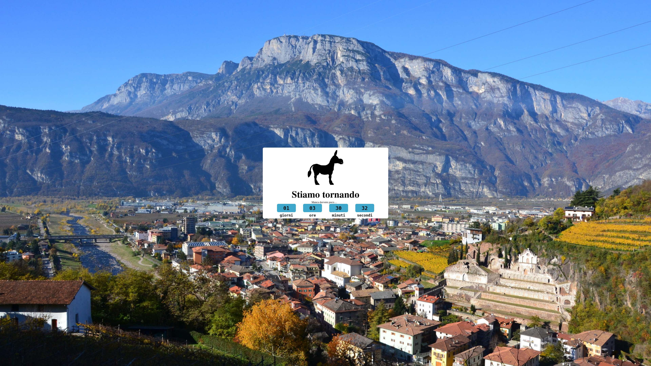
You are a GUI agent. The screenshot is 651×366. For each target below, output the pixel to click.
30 (339, 208)
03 (312, 208)
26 (365, 208)
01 (286, 208)
